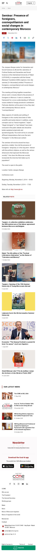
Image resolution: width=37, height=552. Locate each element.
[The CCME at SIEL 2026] (7, 396)
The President (6, 495)
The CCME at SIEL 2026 (21, 393)
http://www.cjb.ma (16, 189)
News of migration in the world (11, 514)
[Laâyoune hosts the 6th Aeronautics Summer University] (18, 301)
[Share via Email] (25, 37)
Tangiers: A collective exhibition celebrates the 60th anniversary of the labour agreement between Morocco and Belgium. (18, 224)
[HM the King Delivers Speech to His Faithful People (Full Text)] (7, 416)
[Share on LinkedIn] (16, 37)
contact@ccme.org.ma (11, 531)
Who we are (5, 492)
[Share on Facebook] (4, 37)
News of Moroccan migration (10, 511)
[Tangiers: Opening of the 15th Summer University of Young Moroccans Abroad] (18, 272)
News (4, 33)
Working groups (6, 501)
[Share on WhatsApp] (29, 37)
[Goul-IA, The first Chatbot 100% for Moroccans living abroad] (7, 406)
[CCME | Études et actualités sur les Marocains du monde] (18, 3)
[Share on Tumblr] (21, 37)
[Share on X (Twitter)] (8, 37)
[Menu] (3, 3)
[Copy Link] (33, 37)
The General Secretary (8, 498)
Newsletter (19, 442)
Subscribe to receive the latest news (18, 448)
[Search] (7, 3)
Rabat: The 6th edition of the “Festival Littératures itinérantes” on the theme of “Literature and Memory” (16, 255)
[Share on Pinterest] (12, 37)
